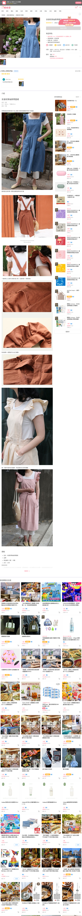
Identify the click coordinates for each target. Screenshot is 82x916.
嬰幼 (12, 11)
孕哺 (60, 11)
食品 (46, 11)
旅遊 (31, 11)
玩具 (21, 11)
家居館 (3, 15)
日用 (36, 11)
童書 (55, 11)
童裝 (17, 11)
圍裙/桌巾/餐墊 (20, 15)
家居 (26, 11)
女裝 (41, 11)
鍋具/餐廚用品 (10, 15)
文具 (50, 11)
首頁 (7, 11)
